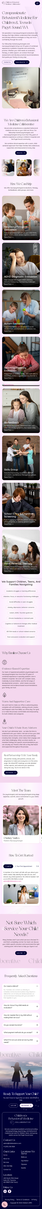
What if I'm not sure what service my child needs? (18, 1041)
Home (5, 1155)
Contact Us (7, 62)
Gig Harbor (24, 1161)
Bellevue (24, 1157)
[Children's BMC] (11, 3)
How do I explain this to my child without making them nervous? (18, 1016)
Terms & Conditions (22, 1200)
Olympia (24, 1164)
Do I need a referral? (11, 986)
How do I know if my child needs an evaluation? (16, 1006)
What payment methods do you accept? (18, 1032)
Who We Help (7, 1166)
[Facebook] (9, 1191)
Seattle (23, 1168)
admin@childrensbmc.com (12, 881)
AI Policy (34, 1200)
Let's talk (13, 1105)
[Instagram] (5, 1191)
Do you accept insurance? (13, 1025)
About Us (6, 1159)
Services (6, 1162)
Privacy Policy (9, 1200)
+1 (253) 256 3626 (9, 1146)
